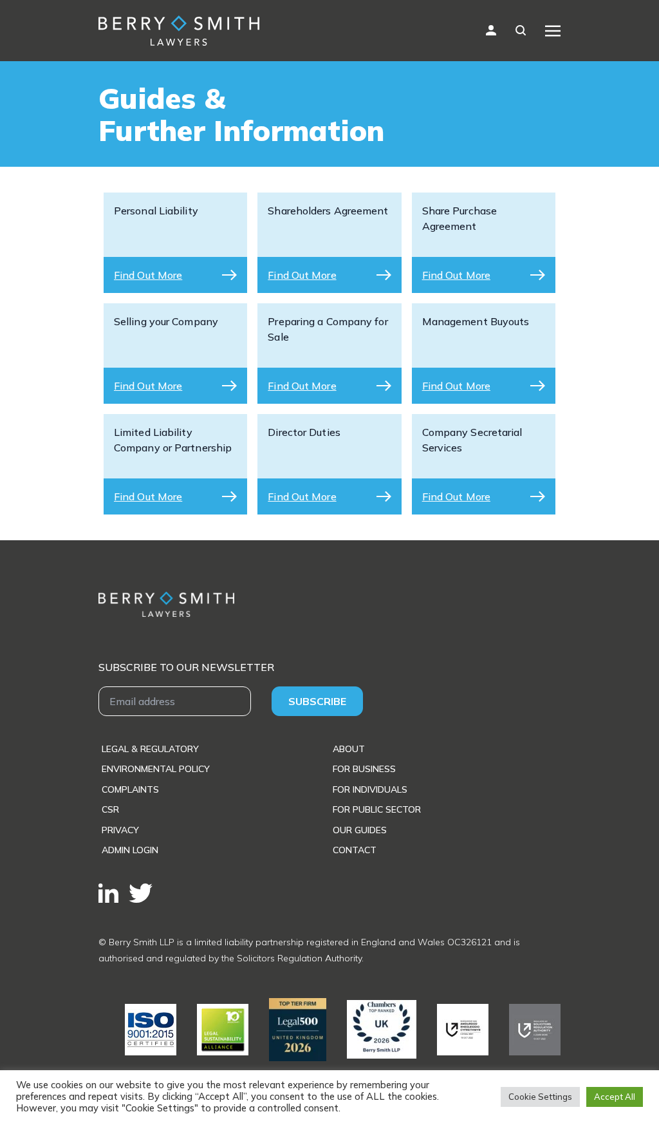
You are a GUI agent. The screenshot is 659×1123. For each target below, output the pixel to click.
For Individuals (370, 789)
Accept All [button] (614, 1096)
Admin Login (130, 850)
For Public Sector (377, 809)
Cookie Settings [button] (540, 1096)
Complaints (130, 789)
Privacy (120, 830)
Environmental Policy (156, 769)
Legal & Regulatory (150, 749)
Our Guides (360, 830)
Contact (354, 850)
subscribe (317, 701)
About (349, 749)
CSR (110, 809)
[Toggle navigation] (553, 30)
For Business (364, 769)
